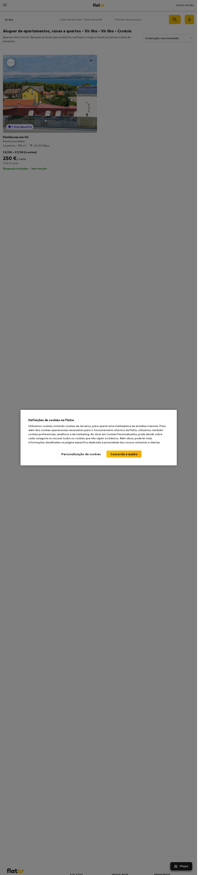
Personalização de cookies (81, 454)
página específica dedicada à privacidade (92, 442)
